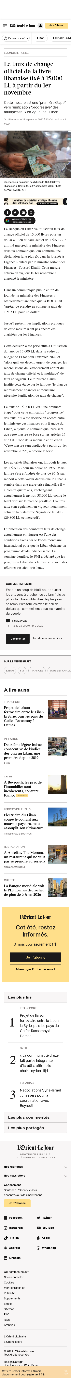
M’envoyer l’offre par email (35, 969)
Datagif (18, 1361)
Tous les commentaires (47, 638)
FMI (22, 670)
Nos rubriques (13, 1166)
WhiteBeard (31, 1365)
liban (10, 670)
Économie (11, 53)
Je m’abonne (35, 957)
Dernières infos (18, 38)
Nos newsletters (14, 1175)
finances (37, 670)
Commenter (18, 638)
